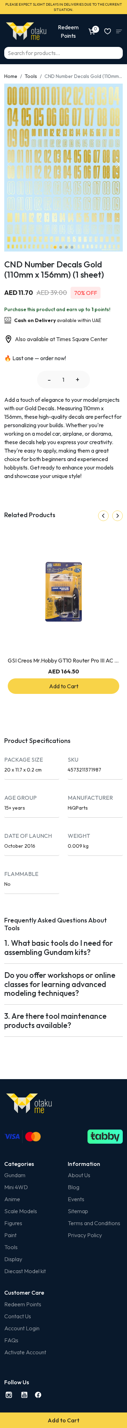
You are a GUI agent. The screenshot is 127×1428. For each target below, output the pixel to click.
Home (10, 76)
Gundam (14, 1175)
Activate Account (25, 1352)
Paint (10, 1235)
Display (13, 1259)
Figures (13, 1223)
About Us (79, 1175)
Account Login (22, 1328)
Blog (73, 1187)
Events (76, 1199)
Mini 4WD (16, 1187)
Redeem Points (22, 1304)
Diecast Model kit (25, 1271)
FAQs (11, 1340)
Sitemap (78, 1211)
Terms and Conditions (94, 1223)
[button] (117, 164)
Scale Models (20, 1211)
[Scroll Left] (103, 515)
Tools (31, 76)
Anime (12, 1199)
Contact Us (17, 1316)
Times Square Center (82, 339)
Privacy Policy (85, 1235)
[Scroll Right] (117, 515)
